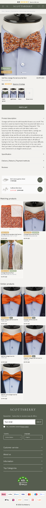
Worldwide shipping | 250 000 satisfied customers (23, 2)
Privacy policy (24, 427)
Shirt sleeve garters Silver (17, 179)
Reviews (5, 167)
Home (3, 11)
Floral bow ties (14, 11)
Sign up (39, 422)
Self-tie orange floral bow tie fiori (27, 11)
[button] (23, 481)
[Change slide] (21, 72)
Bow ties (8, 11)
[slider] (23, 2)
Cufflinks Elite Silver (16, 188)
